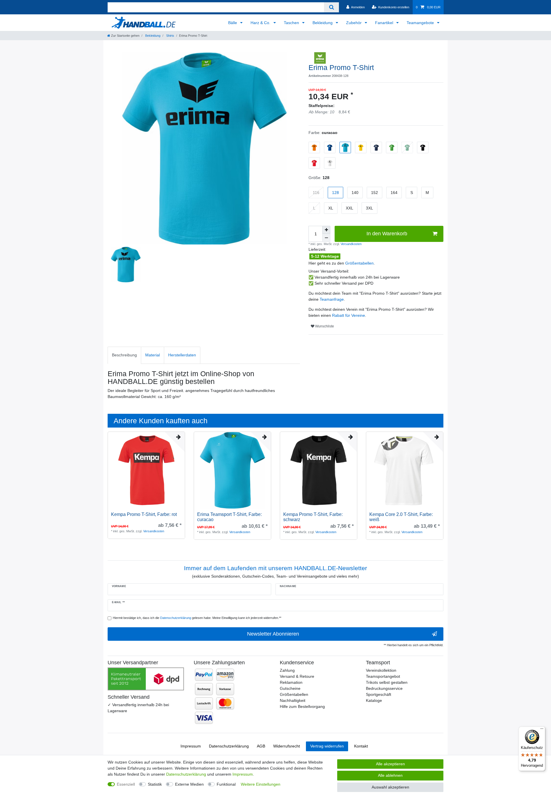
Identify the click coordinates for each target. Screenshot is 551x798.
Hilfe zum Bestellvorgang (302, 706)
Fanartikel (384, 22)
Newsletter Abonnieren (273, 634)
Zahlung (287, 670)
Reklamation (291, 682)
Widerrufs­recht (286, 746)
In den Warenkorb (386, 233)
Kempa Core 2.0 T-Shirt (401, 517)
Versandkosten (351, 244)
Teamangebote (421, 22)
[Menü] (541, 730)
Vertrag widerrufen (327, 746)
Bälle (233, 22)
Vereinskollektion (381, 670)
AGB (261, 746)
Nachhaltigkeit (292, 700)
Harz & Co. (261, 22)
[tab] (124, 355)
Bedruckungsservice (384, 688)
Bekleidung (323, 22)
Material (152, 355)
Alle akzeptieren (390, 764)
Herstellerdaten (182, 355)
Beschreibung (124, 355)
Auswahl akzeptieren (390, 787)
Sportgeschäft (378, 694)
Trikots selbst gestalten (387, 682)
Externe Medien (189, 784)
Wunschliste (324, 326)
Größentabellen (359, 263)
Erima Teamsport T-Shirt (229, 517)
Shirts (169, 35)
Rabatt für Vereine (348, 315)
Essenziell (126, 784)
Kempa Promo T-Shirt (144, 514)
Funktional (226, 784)
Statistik (155, 784)
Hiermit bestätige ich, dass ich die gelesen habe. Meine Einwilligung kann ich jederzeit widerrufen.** (197, 618)
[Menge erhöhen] (326, 230)
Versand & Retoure (297, 676)
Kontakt (361, 746)
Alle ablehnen (390, 775)
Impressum (191, 746)
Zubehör (354, 22)
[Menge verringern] (326, 238)
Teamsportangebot (383, 676)
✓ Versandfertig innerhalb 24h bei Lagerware (138, 707)
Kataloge (374, 700)
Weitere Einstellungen (260, 784)
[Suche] (331, 7)
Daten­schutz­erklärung (229, 746)
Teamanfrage (332, 299)
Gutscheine (290, 688)
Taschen (292, 22)
